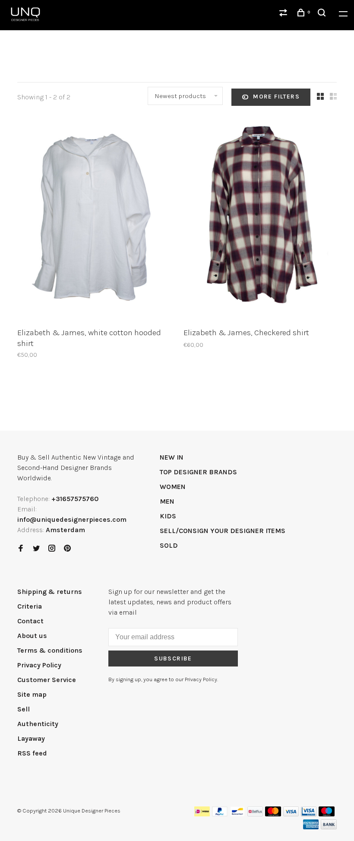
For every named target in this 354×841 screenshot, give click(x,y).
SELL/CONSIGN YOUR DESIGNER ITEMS (222, 531)
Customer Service (46, 680)
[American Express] (311, 827)
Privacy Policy (39, 665)
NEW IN (171, 457)
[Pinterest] (67, 549)
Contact (30, 621)
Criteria (29, 606)
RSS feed (32, 753)
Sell (23, 709)
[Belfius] (255, 814)
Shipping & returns (49, 591)
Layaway (31, 738)
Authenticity (37, 724)
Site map (32, 694)
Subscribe (173, 658)
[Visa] (291, 814)
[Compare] (284, 14)
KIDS (168, 516)
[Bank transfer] (329, 827)
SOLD (169, 545)
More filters (276, 96)
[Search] (323, 14)
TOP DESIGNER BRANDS (198, 472)
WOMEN (173, 486)
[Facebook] (20, 549)
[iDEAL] (202, 814)
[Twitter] (36, 549)
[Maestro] (327, 814)
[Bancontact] (237, 814)
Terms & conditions (49, 650)
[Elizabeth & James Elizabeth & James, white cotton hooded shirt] (94, 219)
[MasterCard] (273, 814)
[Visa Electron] (308, 814)
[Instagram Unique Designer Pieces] (51, 549)
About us (32, 636)
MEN (167, 501)
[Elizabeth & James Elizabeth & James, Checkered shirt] (260, 219)
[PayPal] (220, 814)
